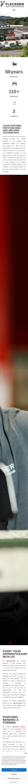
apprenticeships (10, 661)
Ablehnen (14, 774)
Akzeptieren (14, 770)
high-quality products (18, 726)
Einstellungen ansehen (14, 778)
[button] (25, 753)
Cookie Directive (13, 782)
